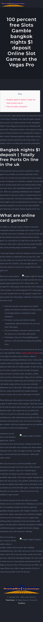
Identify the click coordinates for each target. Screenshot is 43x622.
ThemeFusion (10, 600)
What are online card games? (17, 107)
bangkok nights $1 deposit (30, 353)
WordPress (21, 603)
